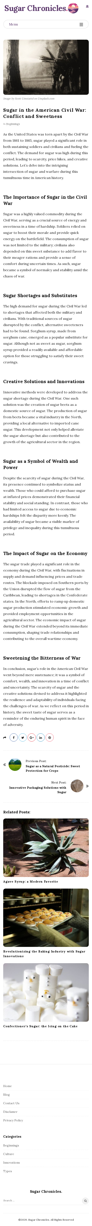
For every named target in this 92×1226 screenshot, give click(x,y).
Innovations (11, 1162)
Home (7, 1086)
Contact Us (11, 1103)
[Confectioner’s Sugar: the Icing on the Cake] (46, 992)
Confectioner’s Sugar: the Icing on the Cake (40, 1026)
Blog (6, 1095)
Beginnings (13, 123)
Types (7, 1171)
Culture (8, 1154)
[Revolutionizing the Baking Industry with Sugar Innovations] (46, 918)
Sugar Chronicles (35, 8)
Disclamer (10, 1112)
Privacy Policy (13, 1120)
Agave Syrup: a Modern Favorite (30, 881)
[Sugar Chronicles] (73, 8)
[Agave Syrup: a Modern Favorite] (46, 847)
